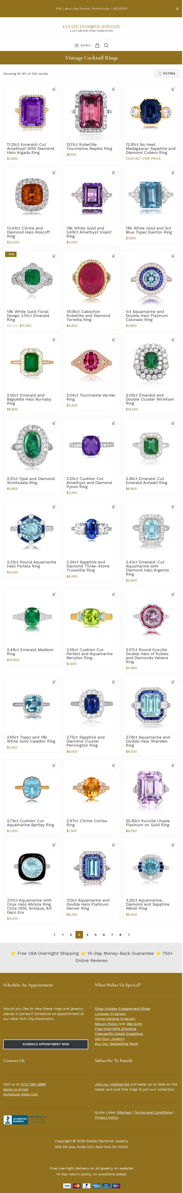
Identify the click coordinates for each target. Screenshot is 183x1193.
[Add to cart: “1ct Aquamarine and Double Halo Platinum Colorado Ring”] (173, 256)
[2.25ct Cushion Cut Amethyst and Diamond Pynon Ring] (91, 445)
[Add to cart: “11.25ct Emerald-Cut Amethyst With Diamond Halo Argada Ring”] (54, 89)
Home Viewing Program (115, 1019)
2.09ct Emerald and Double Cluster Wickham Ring (150, 399)
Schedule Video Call (20, 1094)
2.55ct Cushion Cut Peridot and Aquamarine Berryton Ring (90, 653)
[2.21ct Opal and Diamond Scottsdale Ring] (32, 445)
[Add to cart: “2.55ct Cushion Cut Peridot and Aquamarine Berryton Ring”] (114, 594)
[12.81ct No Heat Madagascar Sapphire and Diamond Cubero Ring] (151, 111)
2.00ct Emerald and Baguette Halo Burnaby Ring (29, 399)
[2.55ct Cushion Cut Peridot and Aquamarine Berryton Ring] (91, 616)
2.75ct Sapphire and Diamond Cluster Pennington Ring (86, 741)
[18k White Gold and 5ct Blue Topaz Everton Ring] (151, 194)
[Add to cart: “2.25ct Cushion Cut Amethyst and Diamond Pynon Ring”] (114, 423)
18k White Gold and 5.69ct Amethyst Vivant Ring (89, 232)
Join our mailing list (112, 1084)
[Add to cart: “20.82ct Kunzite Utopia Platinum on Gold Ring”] (173, 765)
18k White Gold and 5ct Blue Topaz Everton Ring (149, 230)
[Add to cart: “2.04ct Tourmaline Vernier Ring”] (114, 340)
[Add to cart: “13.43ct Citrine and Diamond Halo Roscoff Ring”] (54, 172)
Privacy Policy (106, 1117)
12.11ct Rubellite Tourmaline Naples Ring (89, 146)
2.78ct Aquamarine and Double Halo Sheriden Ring (148, 741)
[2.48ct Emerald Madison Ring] (32, 616)
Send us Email (15, 1089)
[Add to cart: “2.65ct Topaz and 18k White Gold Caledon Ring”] (54, 682)
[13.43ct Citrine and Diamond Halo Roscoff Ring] (32, 194)
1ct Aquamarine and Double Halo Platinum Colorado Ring (147, 315)
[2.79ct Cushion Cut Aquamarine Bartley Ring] (32, 787)
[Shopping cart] (97, 45)
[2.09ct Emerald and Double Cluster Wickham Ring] (151, 362)
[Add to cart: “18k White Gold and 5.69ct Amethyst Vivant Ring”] (114, 172)
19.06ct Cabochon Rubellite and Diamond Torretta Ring (88, 315)
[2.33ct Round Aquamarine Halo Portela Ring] (32, 529)
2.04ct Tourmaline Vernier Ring (91, 397)
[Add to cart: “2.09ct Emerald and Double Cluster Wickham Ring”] (173, 340)
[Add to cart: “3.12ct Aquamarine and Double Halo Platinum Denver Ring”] (114, 845)
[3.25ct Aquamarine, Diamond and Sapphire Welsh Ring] (151, 867)
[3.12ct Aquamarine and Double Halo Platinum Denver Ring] (91, 867)
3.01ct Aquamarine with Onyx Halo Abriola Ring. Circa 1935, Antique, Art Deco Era (29, 906)
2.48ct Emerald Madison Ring (30, 651)
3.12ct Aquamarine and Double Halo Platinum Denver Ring (88, 904)
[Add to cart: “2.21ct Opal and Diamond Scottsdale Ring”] (54, 423)
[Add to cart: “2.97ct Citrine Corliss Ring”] (114, 765)
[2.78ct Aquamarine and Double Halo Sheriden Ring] (151, 704)
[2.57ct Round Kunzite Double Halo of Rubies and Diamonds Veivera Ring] (151, 616)
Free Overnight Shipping (115, 1029)
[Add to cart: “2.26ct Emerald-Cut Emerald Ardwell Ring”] (173, 423)
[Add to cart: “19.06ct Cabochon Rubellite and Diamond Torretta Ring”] (114, 256)
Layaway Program (110, 1014)
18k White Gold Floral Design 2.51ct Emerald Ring (28, 315)
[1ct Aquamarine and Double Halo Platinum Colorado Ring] (151, 278)
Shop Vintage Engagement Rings (122, 1008)
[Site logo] (91, 28)
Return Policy (106, 1024)
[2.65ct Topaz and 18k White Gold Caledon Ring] (32, 704)
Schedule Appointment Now (46, 1044)
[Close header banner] (177, 8)
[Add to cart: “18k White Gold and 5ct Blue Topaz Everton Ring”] (173, 172)
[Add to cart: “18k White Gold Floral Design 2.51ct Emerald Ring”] (54, 256)
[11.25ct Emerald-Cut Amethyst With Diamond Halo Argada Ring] (32, 111)
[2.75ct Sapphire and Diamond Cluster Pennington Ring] (91, 704)
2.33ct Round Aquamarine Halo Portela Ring (31, 564)
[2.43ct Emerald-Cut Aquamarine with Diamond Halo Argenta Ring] (151, 529)
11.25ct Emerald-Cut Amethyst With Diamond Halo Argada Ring (30, 148)
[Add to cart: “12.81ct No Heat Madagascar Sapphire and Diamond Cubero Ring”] (173, 89)
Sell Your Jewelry (109, 1039)
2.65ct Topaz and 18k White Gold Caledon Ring (31, 739)
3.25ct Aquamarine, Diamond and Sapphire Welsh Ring (147, 904)
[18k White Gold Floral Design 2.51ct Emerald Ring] (32, 278)
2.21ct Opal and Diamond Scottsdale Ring (31, 480)
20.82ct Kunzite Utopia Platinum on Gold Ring (148, 822)
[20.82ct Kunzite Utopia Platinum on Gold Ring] (151, 787)
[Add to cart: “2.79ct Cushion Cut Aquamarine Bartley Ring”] (54, 765)
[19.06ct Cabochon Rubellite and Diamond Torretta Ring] (91, 278)
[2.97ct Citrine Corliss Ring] (91, 787)
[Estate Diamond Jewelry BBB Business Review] (25, 1119)
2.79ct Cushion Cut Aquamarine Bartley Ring (30, 822)
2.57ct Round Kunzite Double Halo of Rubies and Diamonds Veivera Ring (147, 655)
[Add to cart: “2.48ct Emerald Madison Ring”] (54, 594)
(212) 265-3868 (33, 1084)
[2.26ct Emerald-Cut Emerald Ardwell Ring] (151, 445)
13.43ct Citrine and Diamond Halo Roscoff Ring (28, 232)
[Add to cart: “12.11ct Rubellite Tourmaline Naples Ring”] (114, 89)
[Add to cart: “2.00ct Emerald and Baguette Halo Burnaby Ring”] (54, 340)
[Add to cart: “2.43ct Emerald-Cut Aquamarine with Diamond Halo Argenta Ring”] (173, 507)
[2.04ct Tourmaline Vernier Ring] (91, 362)
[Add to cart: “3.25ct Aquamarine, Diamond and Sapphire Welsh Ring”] (173, 845)
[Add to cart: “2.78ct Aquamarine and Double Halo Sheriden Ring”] (173, 682)
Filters (169, 73)
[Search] (106, 45)
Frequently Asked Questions (119, 1034)
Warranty (134, 1024)
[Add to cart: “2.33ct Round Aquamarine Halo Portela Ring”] (54, 507)
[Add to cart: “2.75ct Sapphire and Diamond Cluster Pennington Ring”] (114, 682)
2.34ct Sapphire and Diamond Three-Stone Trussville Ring (88, 566)
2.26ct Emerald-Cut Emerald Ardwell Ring (146, 480)
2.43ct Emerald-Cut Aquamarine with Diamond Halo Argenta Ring (147, 568)
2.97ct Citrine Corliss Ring (87, 822)
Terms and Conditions (153, 1112)
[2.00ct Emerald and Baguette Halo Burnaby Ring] (32, 362)
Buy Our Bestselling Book (116, 1044)
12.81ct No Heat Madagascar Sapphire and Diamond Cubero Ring (151, 148)
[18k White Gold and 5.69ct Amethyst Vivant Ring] (91, 194)
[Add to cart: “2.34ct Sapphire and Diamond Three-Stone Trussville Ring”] (114, 507)
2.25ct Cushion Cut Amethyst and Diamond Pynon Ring (89, 482)
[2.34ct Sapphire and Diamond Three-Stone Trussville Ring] (91, 529)
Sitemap (124, 1112)
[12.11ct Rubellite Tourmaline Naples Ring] (91, 111)
